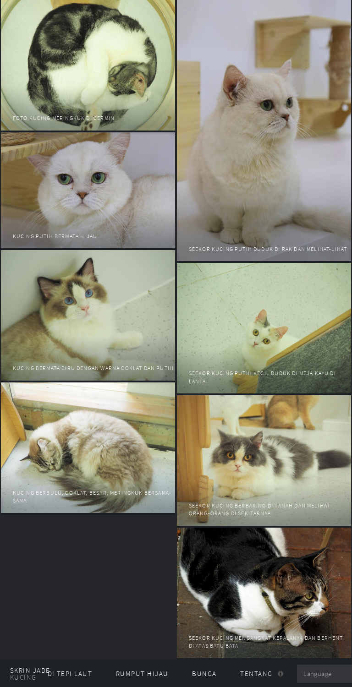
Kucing (23, 677)
